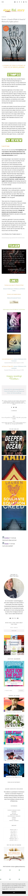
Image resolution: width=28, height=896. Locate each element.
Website (9, 298)
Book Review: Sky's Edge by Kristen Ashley (14, 777)
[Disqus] (14, 552)
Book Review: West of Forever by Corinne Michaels (14, 760)
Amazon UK (12, 288)
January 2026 (14, 840)
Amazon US (6, 288)
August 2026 (14, 829)
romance (18, 402)
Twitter (19, 298)
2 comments (14, 410)
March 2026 (13, 837)
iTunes (14, 290)
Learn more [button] (12, 889)
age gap (14, 813)
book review (23, 400)
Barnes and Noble (20, 288)
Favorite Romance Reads (14, 810)
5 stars (5, 400)
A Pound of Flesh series (13, 400)
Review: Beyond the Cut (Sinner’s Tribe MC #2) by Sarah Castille (14, 417)
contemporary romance (10, 402)
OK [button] (14, 892)
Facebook (14, 298)
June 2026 (14, 832)
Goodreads (14, 361)
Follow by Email (8, 391)
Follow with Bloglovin (18, 391)
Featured (14, 811)
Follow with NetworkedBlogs (14, 393)
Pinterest (22, 389)
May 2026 (14, 834)
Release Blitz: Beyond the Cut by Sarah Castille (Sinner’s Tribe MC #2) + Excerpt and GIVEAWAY (14, 422)
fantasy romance (14, 820)
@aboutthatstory (20, 866)
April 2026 (14, 835)
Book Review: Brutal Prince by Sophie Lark (14, 728)
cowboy (14, 817)
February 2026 (13, 838)
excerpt (14, 819)
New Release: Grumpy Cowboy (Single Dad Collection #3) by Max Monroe (14, 711)
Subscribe (14, 630)
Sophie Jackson (10, 403)
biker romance (14, 814)
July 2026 (14, 831)
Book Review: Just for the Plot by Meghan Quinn (14, 683)
